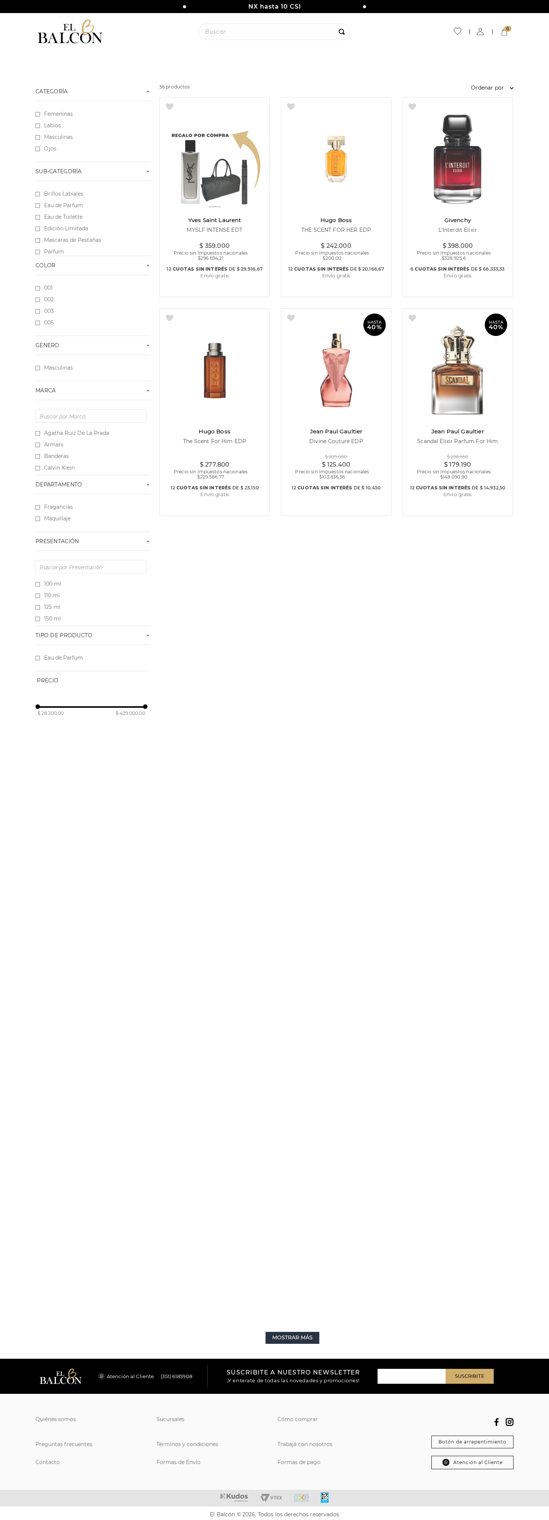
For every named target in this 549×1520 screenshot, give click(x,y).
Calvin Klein (59, 467)
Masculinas (58, 137)
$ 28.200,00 (51, 713)
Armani (53, 444)
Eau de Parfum (63, 205)
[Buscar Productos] (343, 32)
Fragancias (58, 507)
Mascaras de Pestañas (72, 240)
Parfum (54, 251)
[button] (93, 484)
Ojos (50, 148)
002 (49, 299)
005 (49, 322)
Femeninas (58, 113)
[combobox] (274, 32)
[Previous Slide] (184, 6)
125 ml (52, 607)
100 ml (52, 583)
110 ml (52, 595)
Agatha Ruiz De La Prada (76, 433)
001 (48, 287)
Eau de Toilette (63, 217)
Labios (52, 125)
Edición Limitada (66, 228)
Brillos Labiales (63, 193)
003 (49, 311)
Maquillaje (57, 518)
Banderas (56, 456)
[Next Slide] (364, 6)
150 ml (52, 618)
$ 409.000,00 (130, 713)
